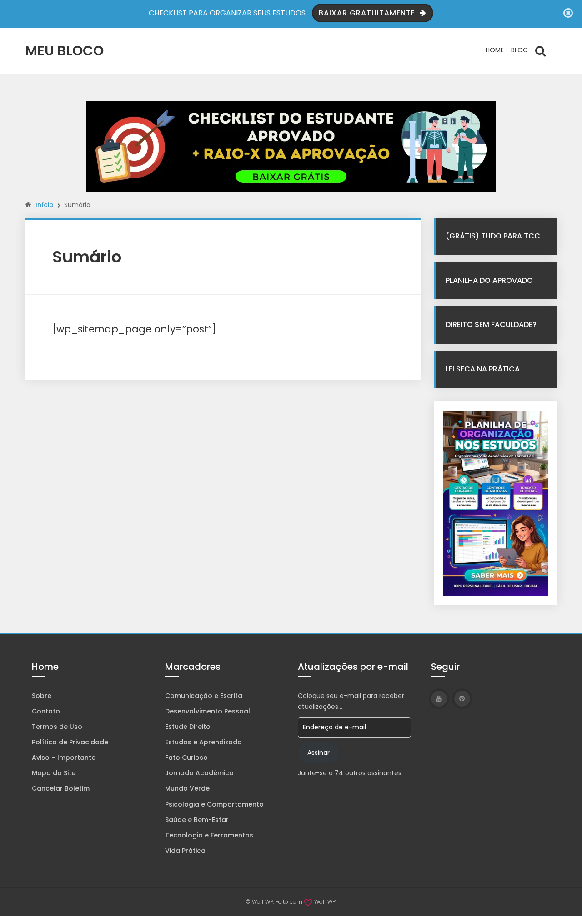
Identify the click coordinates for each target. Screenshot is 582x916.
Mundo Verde (187, 788)
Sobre (41, 695)
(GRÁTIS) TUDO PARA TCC (493, 236)
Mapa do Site (53, 772)
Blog (519, 49)
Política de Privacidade (70, 742)
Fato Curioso (186, 757)
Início (44, 204)
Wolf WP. (325, 902)
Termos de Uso (57, 726)
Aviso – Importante (63, 757)
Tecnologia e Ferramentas (209, 835)
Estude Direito (188, 726)
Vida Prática (185, 850)
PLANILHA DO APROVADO (489, 280)
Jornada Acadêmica (199, 772)
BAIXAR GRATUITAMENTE (368, 13)
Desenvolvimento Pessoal (207, 711)
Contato (46, 711)
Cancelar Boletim (61, 788)
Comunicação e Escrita (203, 695)
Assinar (318, 752)
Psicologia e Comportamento (214, 804)
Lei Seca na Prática (483, 369)
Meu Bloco (64, 50)
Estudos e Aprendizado (203, 742)
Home (495, 49)
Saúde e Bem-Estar (197, 819)
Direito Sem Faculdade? (491, 324)
